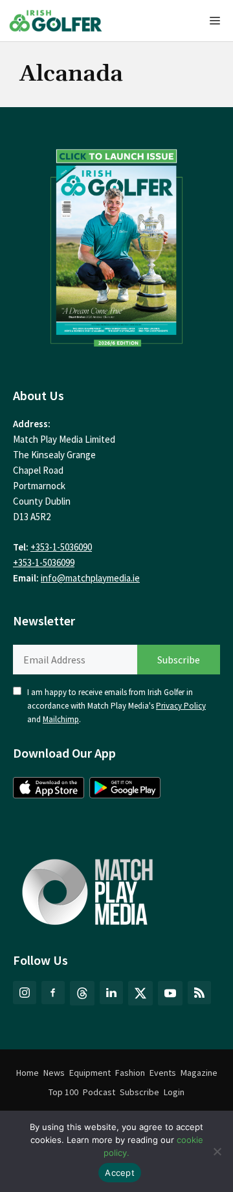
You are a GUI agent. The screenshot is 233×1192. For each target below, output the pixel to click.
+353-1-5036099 (43, 562)
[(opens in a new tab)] (116, 244)
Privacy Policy (181, 705)
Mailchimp (61, 719)
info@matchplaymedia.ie (90, 578)
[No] (216, 1151)
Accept (120, 1172)
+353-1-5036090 (61, 547)
